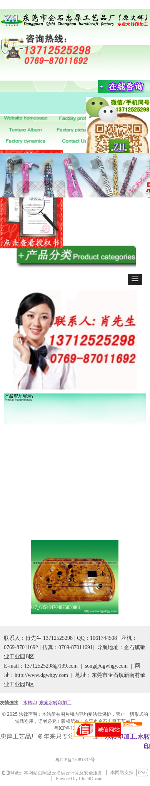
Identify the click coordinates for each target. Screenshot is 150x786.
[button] (135, 279)
